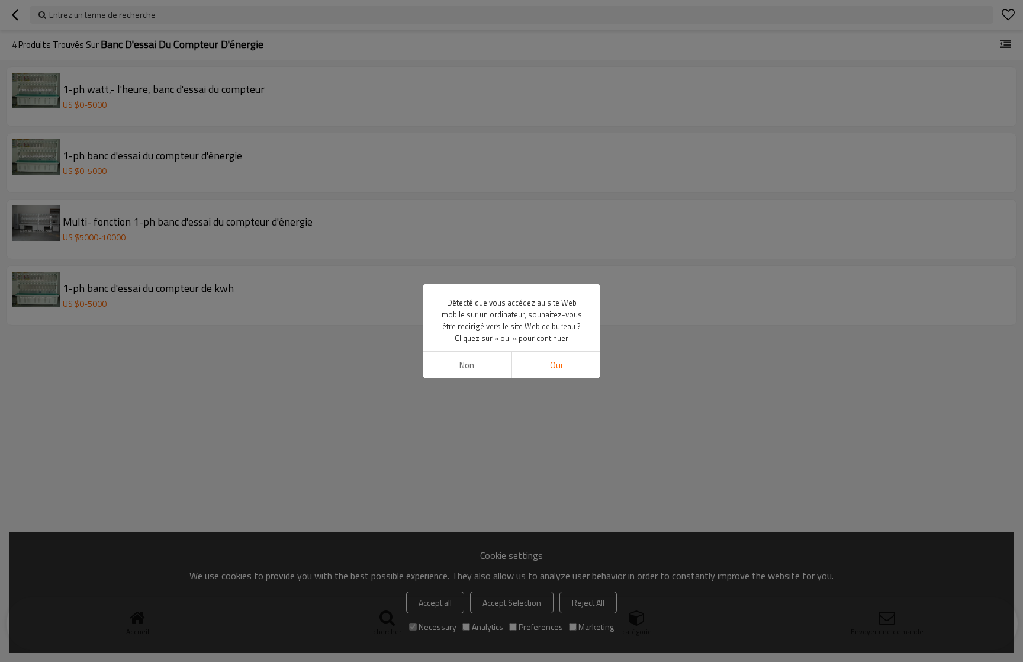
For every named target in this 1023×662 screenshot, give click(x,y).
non (466, 365)
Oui (556, 365)
